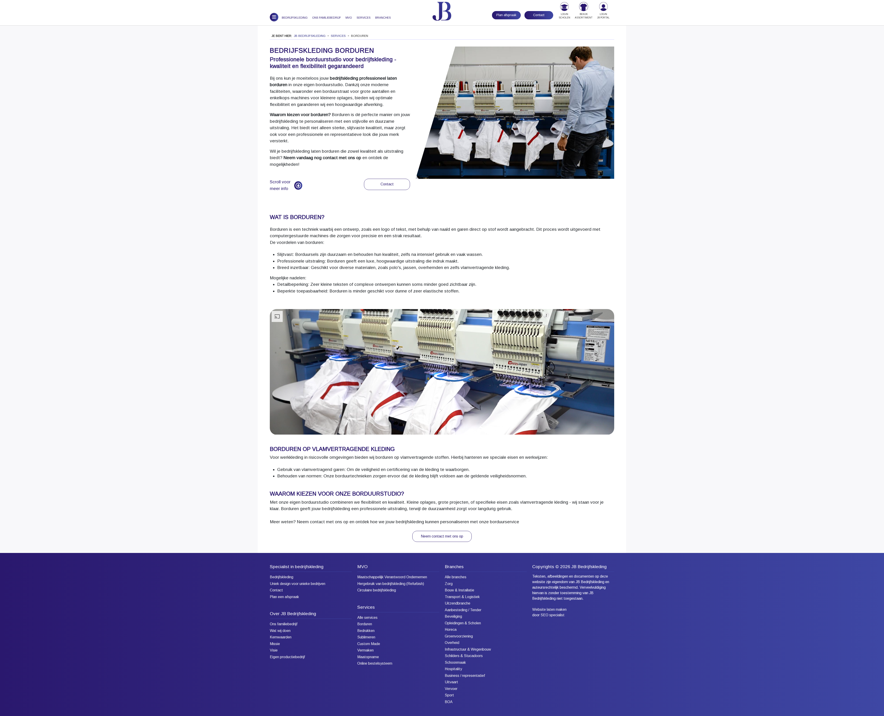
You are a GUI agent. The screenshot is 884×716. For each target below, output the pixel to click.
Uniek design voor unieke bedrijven (297, 584)
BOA (449, 702)
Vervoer (451, 689)
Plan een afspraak (284, 597)
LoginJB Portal (603, 16)
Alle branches (455, 577)
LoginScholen (564, 16)
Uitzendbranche (457, 603)
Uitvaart (451, 682)
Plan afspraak (506, 15)
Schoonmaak (455, 662)
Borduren (364, 624)
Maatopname (368, 657)
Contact (538, 15)
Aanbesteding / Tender (463, 610)
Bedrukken (366, 631)
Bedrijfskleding (295, 17)
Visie (274, 650)
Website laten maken (549, 609)
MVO (349, 17)
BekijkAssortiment (584, 16)
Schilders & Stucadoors (464, 656)
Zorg (449, 584)
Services (364, 17)
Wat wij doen (280, 631)
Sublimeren (366, 637)
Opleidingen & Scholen (463, 623)
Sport (449, 695)
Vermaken (365, 650)
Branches (383, 17)
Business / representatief (465, 676)
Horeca (451, 629)
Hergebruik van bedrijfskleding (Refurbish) (390, 584)
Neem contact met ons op (442, 536)
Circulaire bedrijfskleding (376, 590)
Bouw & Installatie (459, 590)
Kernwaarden (280, 637)
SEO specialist (552, 615)
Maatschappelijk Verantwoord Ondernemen (392, 577)
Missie (275, 644)
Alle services (367, 618)
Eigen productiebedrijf (287, 657)
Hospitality (453, 669)
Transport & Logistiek (462, 597)
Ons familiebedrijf (326, 17)
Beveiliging (453, 616)
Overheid (452, 643)
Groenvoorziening (459, 636)
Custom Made (368, 644)
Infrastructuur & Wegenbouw (468, 649)
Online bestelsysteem (374, 663)
